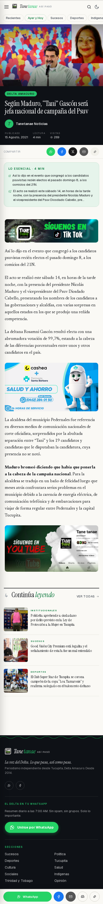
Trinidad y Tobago (19, 881)
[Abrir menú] (6, 7)
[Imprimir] (83, 897)
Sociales (11, 874)
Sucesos (57, 18)
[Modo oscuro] (96, 7)
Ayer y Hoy (35, 18)
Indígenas (61, 874)
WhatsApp (30, 897)
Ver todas (86, 596)
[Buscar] (89, 7)
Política (60, 854)
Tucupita (61, 861)
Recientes (13, 18)
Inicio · (8, 29)
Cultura (10, 867)
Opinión (60, 881)
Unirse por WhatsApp (35, 827)
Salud (58, 867)
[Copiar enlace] (95, 151)
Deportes (77, 18)
